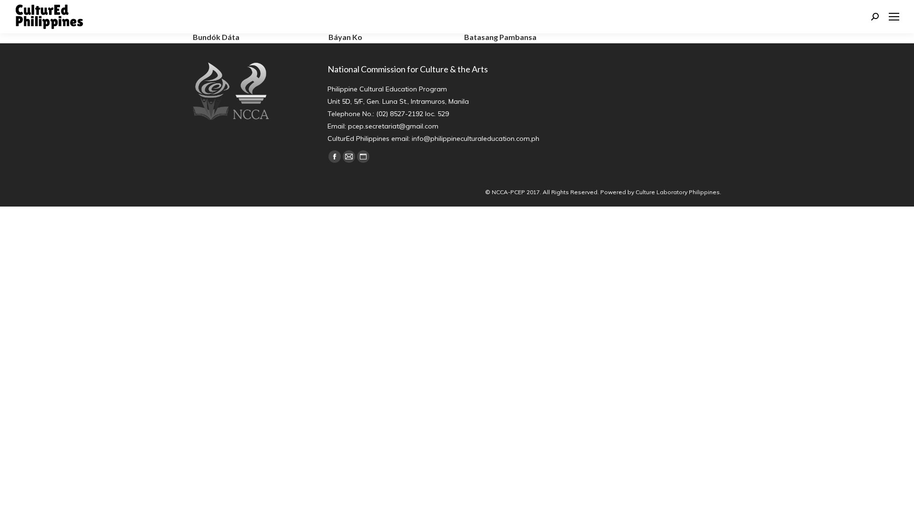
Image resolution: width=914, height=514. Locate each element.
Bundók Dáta (216, 36)
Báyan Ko (345, 36)
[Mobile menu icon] (894, 16)
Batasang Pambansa (500, 36)
